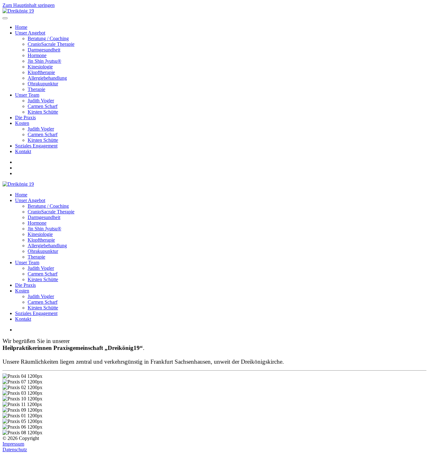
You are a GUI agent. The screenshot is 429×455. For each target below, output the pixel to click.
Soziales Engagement (36, 145)
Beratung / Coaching (48, 38)
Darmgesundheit (44, 49)
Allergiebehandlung (47, 78)
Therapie (36, 89)
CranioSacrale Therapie (51, 44)
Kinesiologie (40, 66)
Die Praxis (25, 117)
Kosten (22, 123)
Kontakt (23, 151)
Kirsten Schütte (43, 112)
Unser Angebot (30, 32)
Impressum (13, 444)
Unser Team (27, 95)
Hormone (37, 55)
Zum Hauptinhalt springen (29, 5)
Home (21, 27)
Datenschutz (15, 449)
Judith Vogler (41, 100)
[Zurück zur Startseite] (18, 10)
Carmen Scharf (42, 106)
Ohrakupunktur (43, 83)
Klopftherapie (41, 72)
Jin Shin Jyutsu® (44, 61)
